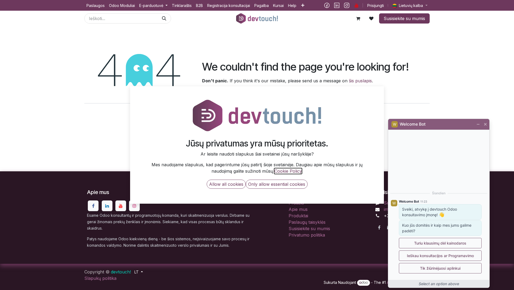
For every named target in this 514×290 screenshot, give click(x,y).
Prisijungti (375, 5)
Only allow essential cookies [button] (276, 184)
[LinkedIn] (336, 5)
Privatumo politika (307, 235)
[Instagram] (346, 5)
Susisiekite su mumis (404, 18)
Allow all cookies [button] (226, 184)
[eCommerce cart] (358, 18)
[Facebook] (327, 5)
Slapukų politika (100, 278)
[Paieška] (164, 18)
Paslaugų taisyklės (307, 222)
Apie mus (298, 209)
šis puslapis (360, 80)
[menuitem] (95, 5)
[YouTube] (356, 5)
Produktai (298, 215)
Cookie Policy (288, 171)
